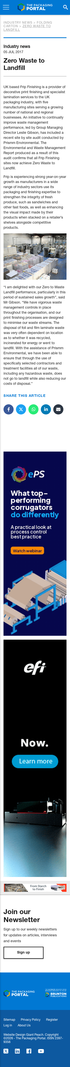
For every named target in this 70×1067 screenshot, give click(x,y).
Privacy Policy (30, 1019)
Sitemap (9, 1019)
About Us (24, 1025)
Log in (8, 1025)
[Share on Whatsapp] (33, 409)
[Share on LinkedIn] (46, 409)
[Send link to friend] (58, 409)
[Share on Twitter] (21, 409)
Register (52, 1019)
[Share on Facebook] (9, 409)
